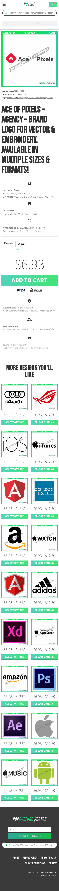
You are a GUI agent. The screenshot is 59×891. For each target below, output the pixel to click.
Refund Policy (30, 858)
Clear (17, 249)
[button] (4, 4)
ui (7, 100)
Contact (53, 863)
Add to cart (29, 280)
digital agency (18, 98)
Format (8, 243)
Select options (14, 422)
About (16, 858)
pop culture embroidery (34, 98)
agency (10, 98)
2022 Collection (18, 94)
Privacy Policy (48, 858)
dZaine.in (54, 875)
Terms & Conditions (35, 863)
